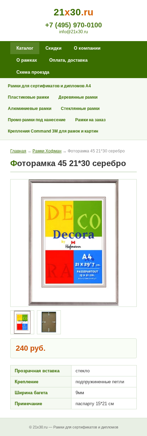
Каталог (24, 48)
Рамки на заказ (90, 119)
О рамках (26, 60)
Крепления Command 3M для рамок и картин (53, 131)
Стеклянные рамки (80, 108)
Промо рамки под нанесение (37, 119)
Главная (18, 151)
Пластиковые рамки (28, 97)
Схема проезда (32, 72)
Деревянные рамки (77, 97)
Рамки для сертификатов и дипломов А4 (49, 86)
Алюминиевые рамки (29, 108)
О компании (87, 48)
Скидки (53, 48)
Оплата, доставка (68, 60)
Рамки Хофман (47, 151)
